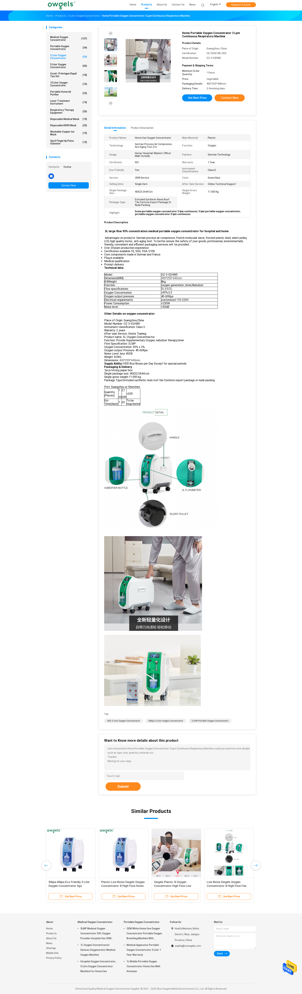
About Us (51, 938)
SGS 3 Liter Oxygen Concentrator (123, 721)
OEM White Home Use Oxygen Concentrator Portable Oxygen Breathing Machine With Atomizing (144, 934)
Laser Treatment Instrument (68, 102)
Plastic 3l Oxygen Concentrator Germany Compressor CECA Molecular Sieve (174, 885)
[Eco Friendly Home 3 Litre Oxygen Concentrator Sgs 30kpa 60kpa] (70, 852)
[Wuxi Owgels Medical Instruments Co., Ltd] (61, 5)
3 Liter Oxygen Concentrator (68, 57)
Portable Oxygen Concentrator (68, 47)
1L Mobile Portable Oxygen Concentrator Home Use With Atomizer (143, 966)
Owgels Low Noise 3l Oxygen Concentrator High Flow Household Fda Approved (119, 885)
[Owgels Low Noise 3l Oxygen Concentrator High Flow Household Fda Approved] (123, 852)
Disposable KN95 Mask (68, 125)
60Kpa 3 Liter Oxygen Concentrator (165, 721)
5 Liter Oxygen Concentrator (68, 66)
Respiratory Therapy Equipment (68, 111)
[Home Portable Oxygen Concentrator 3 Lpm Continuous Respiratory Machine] (148, 61)
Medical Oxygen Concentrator (68, 38)
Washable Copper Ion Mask (68, 133)
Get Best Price (197, 97)
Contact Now (68, 185)
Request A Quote (241, 4)
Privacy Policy (54, 958)
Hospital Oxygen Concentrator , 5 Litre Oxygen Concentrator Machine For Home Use (98, 966)
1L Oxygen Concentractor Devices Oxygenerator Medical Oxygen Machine (97, 950)
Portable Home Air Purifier (68, 93)
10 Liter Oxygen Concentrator (68, 84)
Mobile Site (52, 953)
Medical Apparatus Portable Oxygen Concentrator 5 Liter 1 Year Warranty (144, 950)
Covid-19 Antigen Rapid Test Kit (68, 75)
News (49, 943)
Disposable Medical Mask (68, 119)
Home (49, 928)
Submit (123, 786)
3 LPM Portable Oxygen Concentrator (210, 721)
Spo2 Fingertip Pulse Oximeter (68, 142)
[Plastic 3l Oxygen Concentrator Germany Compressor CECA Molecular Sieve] (176, 852)
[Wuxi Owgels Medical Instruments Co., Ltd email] (51, 176)
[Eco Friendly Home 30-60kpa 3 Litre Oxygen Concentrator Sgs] (229, 852)
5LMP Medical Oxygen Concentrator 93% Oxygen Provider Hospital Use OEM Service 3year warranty (95, 934)
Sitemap (51, 948)
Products (51, 933)
